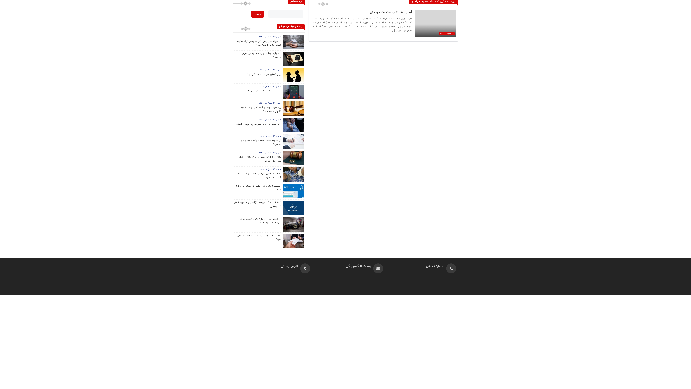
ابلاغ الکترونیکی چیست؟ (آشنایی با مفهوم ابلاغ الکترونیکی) (257, 204)
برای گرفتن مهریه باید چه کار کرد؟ (264, 74)
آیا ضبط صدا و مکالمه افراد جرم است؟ (262, 91)
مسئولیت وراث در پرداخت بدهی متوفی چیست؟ (261, 55)
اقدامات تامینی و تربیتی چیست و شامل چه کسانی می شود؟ (259, 175)
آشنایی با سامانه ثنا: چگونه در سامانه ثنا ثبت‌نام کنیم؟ (258, 188)
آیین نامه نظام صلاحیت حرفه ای (391, 12)
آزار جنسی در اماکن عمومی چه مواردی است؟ (258, 124)
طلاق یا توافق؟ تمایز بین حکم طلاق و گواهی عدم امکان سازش (258, 159)
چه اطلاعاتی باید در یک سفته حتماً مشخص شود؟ (259, 237)
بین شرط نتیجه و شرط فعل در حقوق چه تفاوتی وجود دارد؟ (261, 109)
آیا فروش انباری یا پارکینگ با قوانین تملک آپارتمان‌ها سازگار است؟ (260, 221)
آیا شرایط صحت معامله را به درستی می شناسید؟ (261, 142)
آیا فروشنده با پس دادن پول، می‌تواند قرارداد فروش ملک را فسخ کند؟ (258, 43)
